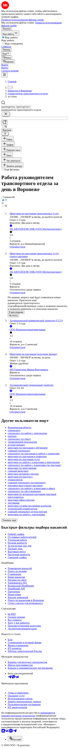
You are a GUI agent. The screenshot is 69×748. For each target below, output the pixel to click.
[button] (4, 65)
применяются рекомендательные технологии (28, 714)
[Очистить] (5, 114)
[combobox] (16, 106)
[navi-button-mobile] (4, 75)
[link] (6, 57)
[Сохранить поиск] (4, 122)
